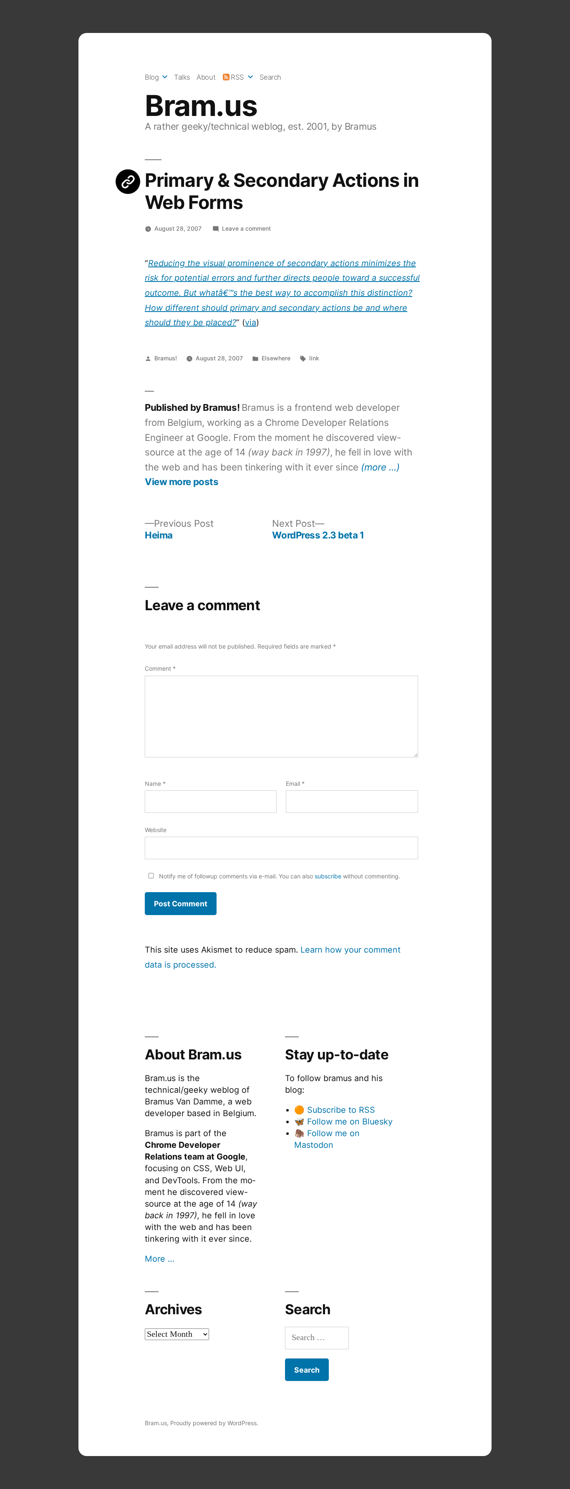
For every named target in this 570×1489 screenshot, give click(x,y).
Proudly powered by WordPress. (214, 1422)
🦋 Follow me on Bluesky (343, 1122)
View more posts (181, 481)
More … (159, 1259)
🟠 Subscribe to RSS (334, 1110)
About (206, 77)
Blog (152, 77)
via (250, 322)
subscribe (328, 876)
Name (155, 783)
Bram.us (201, 105)
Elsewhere (276, 358)
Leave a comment (246, 228)
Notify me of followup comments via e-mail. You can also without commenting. (278, 876)
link (314, 358)
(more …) (380, 467)
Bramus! (165, 358)
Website (155, 829)
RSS (237, 77)
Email (295, 783)
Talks (182, 77)
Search (270, 77)
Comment (160, 668)
